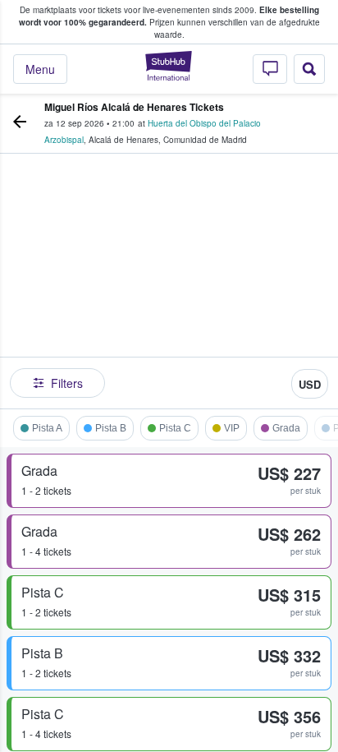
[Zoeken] (309, 69)
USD (310, 384)
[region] (169, 285)
